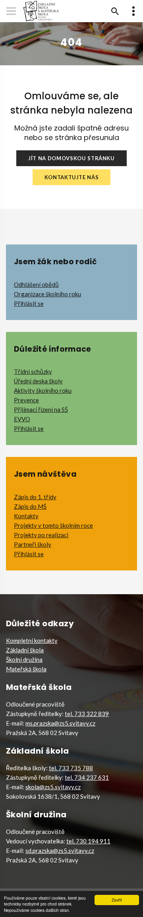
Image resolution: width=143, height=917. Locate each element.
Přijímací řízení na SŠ (41, 409)
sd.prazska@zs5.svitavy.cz (59, 850)
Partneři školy (32, 544)
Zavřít (117, 900)
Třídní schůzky (33, 371)
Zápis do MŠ (30, 506)
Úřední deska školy (38, 381)
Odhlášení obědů (36, 284)
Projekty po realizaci (41, 534)
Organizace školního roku (47, 293)
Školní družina (24, 659)
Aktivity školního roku (43, 390)
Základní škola (25, 650)
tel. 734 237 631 (87, 777)
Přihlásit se (29, 303)
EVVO (22, 419)
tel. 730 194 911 (88, 841)
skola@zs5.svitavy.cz (53, 786)
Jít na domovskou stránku (71, 158)
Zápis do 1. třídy (35, 496)
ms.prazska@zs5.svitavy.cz (60, 723)
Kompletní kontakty (32, 640)
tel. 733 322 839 (87, 713)
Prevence (26, 400)
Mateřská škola (26, 669)
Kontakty (26, 515)
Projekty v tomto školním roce (53, 525)
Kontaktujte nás (71, 177)
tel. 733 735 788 (71, 767)
